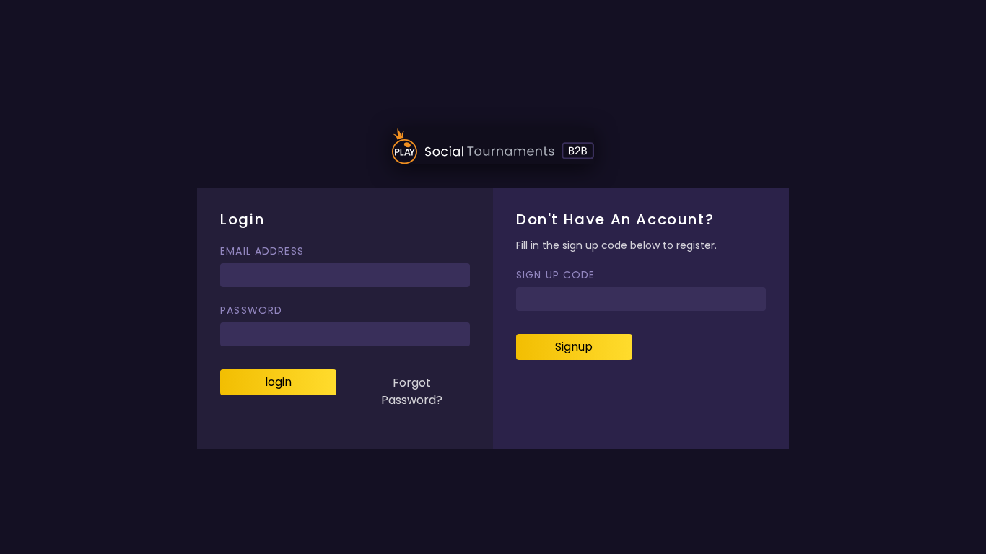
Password (251, 310)
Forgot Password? (411, 391)
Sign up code (555, 275)
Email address (262, 251)
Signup (574, 346)
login (278, 382)
